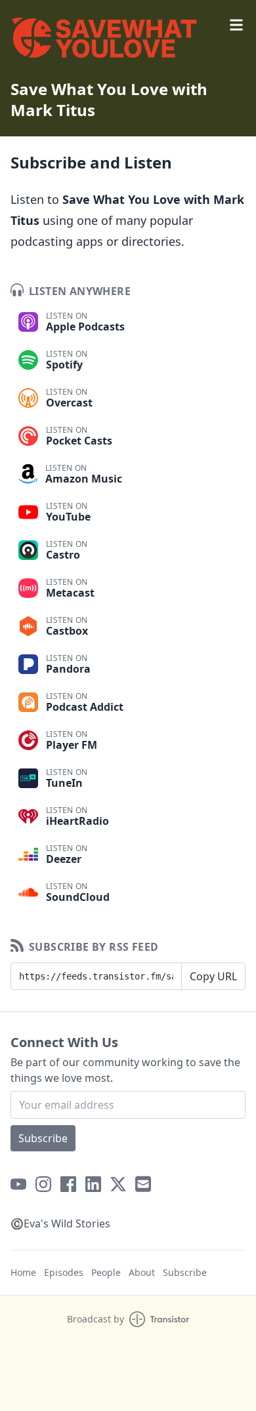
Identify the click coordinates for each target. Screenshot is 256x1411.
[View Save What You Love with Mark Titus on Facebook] (68, 1184)
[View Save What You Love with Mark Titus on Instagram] (43, 1184)
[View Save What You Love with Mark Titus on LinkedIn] (93, 1184)
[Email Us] (143, 1184)
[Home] (128, 42)
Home (23, 1272)
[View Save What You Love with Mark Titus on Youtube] (18, 1184)
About (142, 1272)
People (106, 1272)
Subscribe (43, 1138)
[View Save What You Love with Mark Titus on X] (118, 1184)
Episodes (63, 1272)
